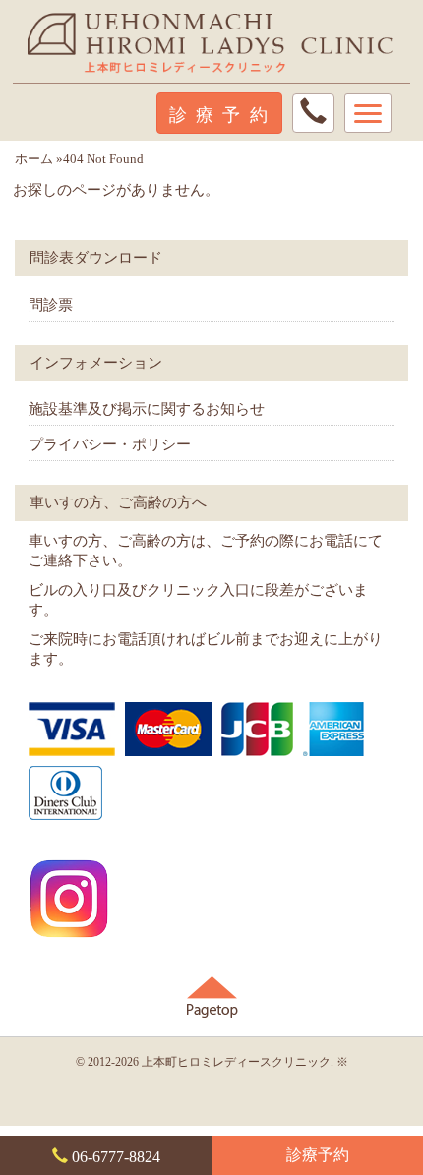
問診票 (51, 304)
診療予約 (317, 1155)
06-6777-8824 (114, 1156)
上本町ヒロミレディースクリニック (236, 1062)
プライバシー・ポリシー (110, 444)
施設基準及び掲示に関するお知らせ (147, 408)
